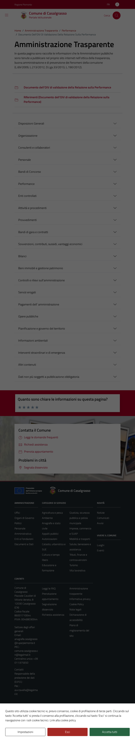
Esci (67, 732)
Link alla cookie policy (63, 720)
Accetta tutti (109, 732)
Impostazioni (25, 732)
